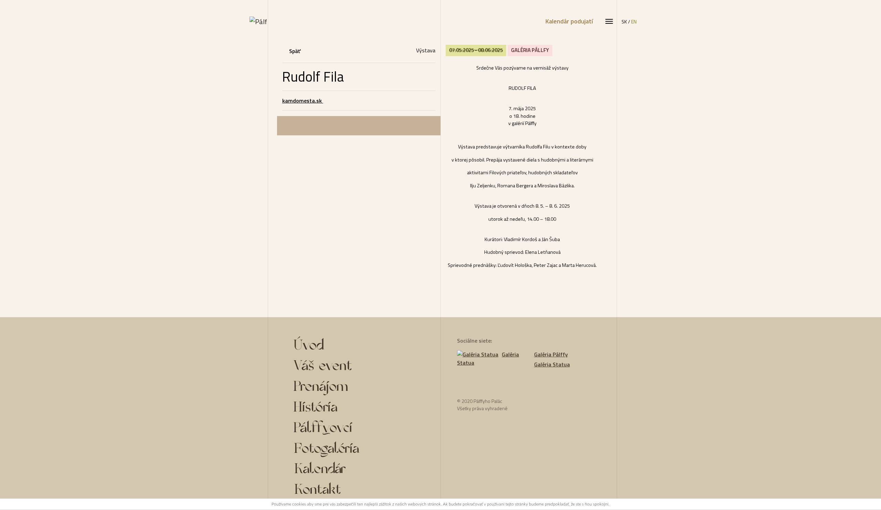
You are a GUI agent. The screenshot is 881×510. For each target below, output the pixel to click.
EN (634, 21)
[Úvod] (338, 346)
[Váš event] (338, 367)
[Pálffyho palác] (258, 21)
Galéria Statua (488, 358)
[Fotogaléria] (338, 450)
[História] (338, 408)
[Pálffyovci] (338, 429)
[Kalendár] (338, 470)
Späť (294, 51)
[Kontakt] (338, 491)
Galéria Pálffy (551, 354)
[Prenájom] (338, 388)
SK (624, 21)
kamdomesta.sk (302, 100)
